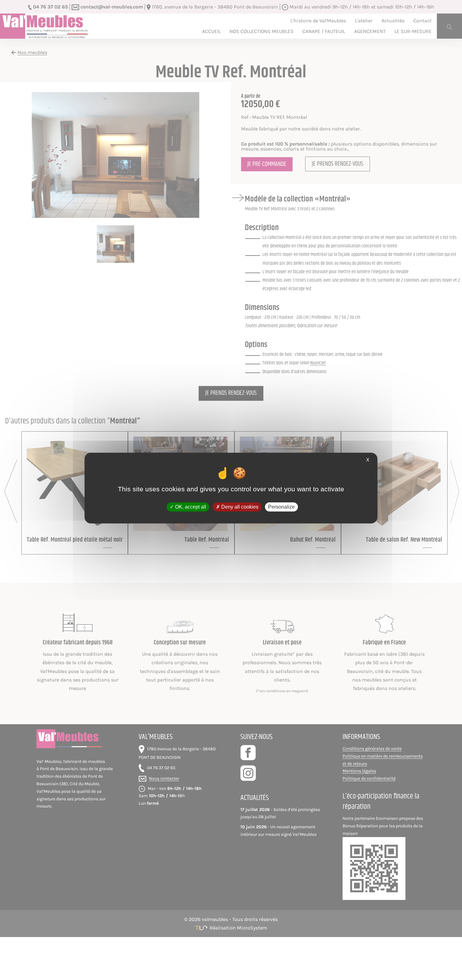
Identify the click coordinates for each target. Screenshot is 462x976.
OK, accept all (190, 507)
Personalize (281, 507)
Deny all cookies (239, 507)
